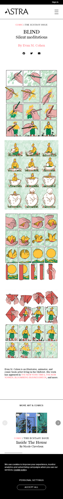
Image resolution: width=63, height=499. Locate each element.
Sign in (55, 2)
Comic (19, 25)
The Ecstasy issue (36, 25)
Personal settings (31, 480)
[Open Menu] (56, 12)
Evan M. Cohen (34, 45)
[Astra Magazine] (17, 11)
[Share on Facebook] (24, 53)
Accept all (31, 487)
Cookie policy (20, 470)
